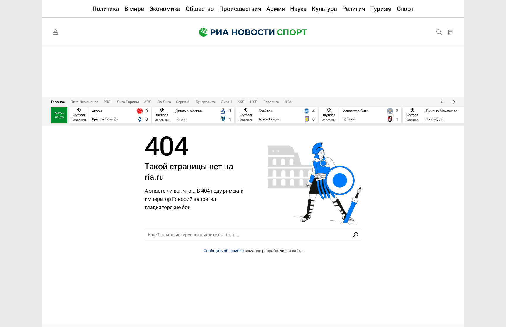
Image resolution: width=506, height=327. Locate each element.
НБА (288, 102)
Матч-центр (59, 115)
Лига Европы (128, 102)
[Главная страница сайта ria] (233, 32)
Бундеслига (205, 102)
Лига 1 (226, 102)
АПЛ (147, 102)
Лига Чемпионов (85, 102)
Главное (58, 102)
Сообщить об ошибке (224, 250)
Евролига (271, 102)
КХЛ (241, 102)
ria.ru (154, 177)
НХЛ (253, 102)
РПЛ (107, 102)
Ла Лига (164, 102)
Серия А (182, 102)
